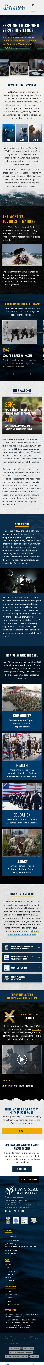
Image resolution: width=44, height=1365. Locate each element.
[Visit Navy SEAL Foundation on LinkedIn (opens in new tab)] (14, 1211)
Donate (21, 1130)
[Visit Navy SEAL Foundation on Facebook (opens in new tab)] (6, 1211)
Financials (11, 1274)
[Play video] (22, 580)
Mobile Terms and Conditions (17, 1356)
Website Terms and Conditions (21, 1352)
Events (10, 1298)
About (10, 1265)
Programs (11, 1271)
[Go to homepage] (13, 7)
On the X (36, 1029)
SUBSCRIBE (22, 1169)
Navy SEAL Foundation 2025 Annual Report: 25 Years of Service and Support (22, 1316)
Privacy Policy (15, 1348)
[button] (22, 947)
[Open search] (33, 5)
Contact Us (12, 1237)
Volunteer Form (13, 1304)
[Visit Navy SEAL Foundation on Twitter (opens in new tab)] (18, 1211)
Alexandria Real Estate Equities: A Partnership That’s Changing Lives (18, 1327)
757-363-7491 (12, 1253)
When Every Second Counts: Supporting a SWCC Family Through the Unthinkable (21, 1321)
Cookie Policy (28, 1348)
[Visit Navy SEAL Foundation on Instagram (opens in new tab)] (10, 1211)
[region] (22, 344)
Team (9, 1268)
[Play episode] (22, 1059)
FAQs (9, 1277)
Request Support (14, 1295)
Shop (9, 1301)
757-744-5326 (30, 1179)
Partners (11, 1281)
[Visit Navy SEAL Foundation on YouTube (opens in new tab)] (22, 1211)
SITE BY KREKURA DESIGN (12, 1344)
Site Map (34, 1356)
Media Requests (13, 1240)
